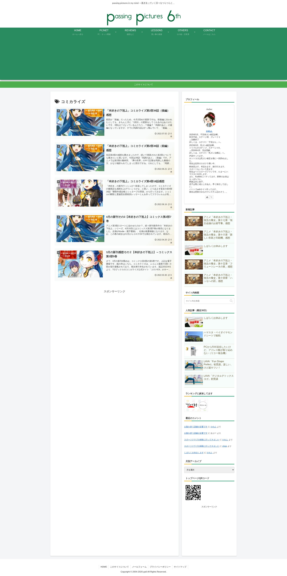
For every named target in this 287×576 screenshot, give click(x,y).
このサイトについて (119, 567)
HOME (104, 567)
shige (224, 446)
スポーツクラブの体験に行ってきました (201, 440)
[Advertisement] (143, 59)
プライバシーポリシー (160, 567)
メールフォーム (139, 567)
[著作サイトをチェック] (207, 197)
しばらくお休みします (194, 453)
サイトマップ (180, 567)
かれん (209, 131)
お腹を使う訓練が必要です (195, 427)
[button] (231, 301)
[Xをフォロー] (211, 197)
